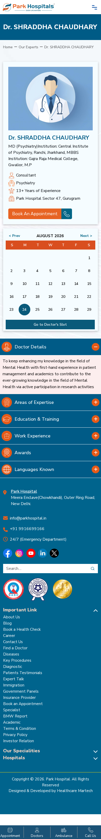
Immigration (13, 685)
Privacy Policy (15, 734)
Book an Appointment (23, 703)
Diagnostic (12, 666)
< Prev (14, 235)
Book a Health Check (22, 629)
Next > (86, 235)
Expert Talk (13, 679)
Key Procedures (17, 660)
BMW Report (15, 716)
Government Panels (21, 691)
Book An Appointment (34, 214)
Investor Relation (18, 741)
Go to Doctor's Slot (50, 324)
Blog (7, 623)
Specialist (11, 710)
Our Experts (28, 47)
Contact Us (13, 641)
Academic (11, 722)
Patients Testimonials (22, 672)
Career (9, 635)
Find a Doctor (15, 648)
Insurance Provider (19, 697)
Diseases (11, 654)
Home (8, 47)
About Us (11, 617)
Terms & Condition (19, 728)
